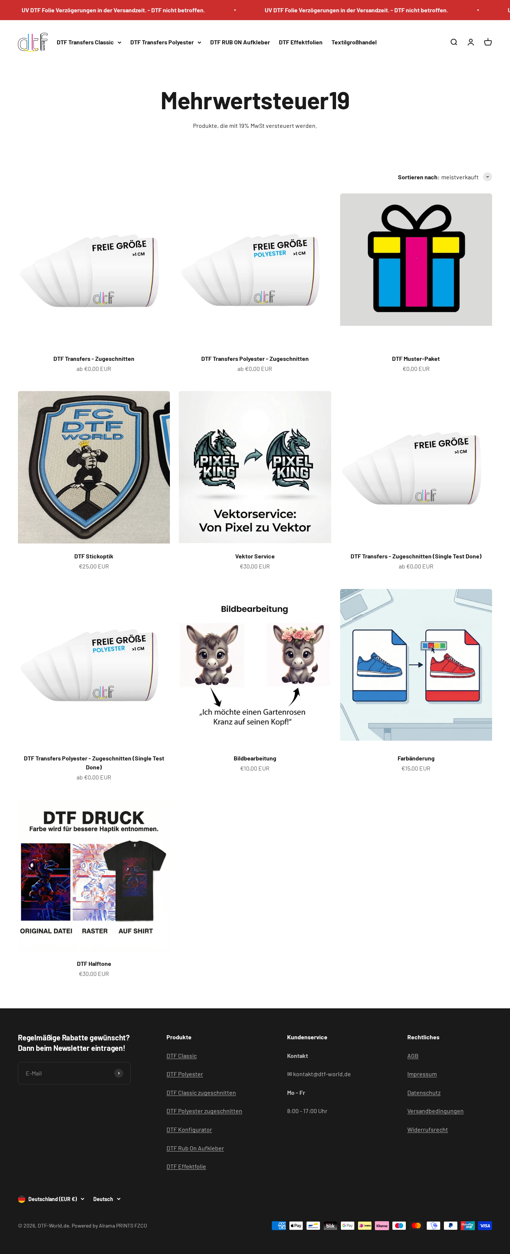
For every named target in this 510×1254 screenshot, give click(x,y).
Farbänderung (416, 758)
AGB (413, 1055)
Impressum (422, 1073)
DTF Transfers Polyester (162, 41)
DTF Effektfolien (301, 41)
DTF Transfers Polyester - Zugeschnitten (255, 358)
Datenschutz (424, 1092)
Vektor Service (255, 556)
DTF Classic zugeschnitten (201, 1092)
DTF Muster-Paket (416, 358)
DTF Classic (182, 1055)
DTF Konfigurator (189, 1129)
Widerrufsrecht (427, 1129)
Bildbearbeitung (255, 758)
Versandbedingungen (435, 1110)
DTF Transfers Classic (85, 41)
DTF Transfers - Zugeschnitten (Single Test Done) (416, 556)
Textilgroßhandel (354, 41)
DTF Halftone (94, 963)
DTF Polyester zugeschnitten (204, 1110)
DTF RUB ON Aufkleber (240, 41)
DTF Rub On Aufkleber (195, 1147)
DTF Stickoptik (93, 556)
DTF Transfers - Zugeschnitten (93, 358)
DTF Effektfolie (186, 1166)
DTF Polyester (185, 1073)
